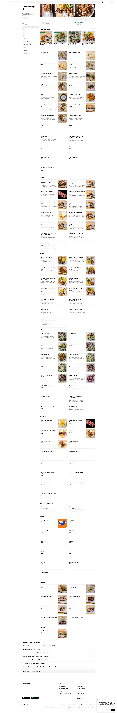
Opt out (108, 709)
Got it (113, 709)
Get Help (60, 683)
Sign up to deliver (62, 691)
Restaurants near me (81, 683)
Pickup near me (80, 691)
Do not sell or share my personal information (86, 704)
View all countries (81, 688)
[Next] (94, 29)
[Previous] (91, 29)
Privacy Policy (62, 704)
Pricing (74, 704)
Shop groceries (80, 696)
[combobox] (63, 2)
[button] (58, 646)
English (80, 698)
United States (26, 671)
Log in (107, 1)
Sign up (112, 1)
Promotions (61, 696)
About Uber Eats (80, 693)
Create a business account (64, 693)
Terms (69, 704)
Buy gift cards (61, 686)
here (110, 707)
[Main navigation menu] (3, 1)
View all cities (80, 686)
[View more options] (93, 6)
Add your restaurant (63, 688)
